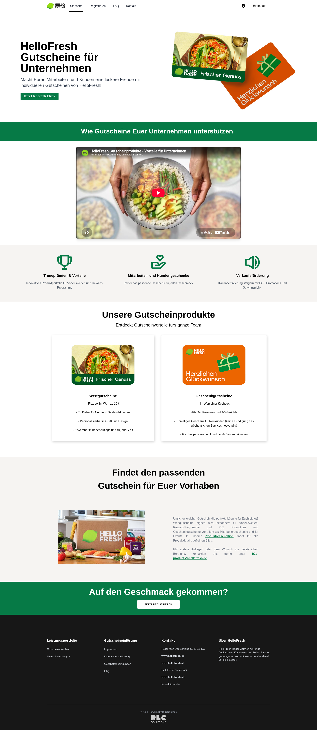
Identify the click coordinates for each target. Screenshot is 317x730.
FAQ (116, 6)
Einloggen (259, 5)
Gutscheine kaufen (58, 649)
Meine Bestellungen (58, 656)
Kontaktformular (170, 684)
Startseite (76, 6)
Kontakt (131, 6)
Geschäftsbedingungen (117, 663)
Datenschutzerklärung (117, 656)
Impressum (110, 649)
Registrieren (98, 6)
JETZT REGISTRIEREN (39, 96)
